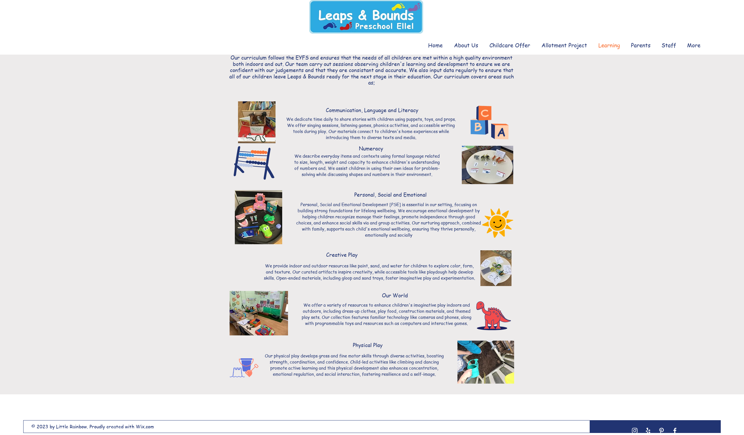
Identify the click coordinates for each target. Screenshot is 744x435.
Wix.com (145, 426)
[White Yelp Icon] (648, 430)
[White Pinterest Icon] (661, 430)
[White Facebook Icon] (675, 430)
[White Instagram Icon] (635, 430)
